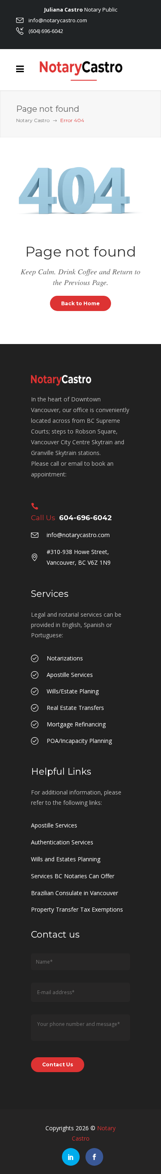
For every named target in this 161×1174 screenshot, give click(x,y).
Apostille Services (54, 825)
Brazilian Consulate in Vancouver (74, 893)
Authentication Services (62, 842)
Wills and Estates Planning (65, 859)
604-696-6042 (85, 518)
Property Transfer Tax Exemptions (77, 909)
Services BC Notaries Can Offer (72, 876)
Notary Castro (33, 120)
